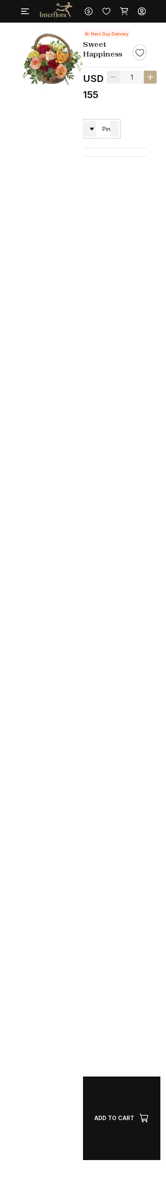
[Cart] (124, 11)
